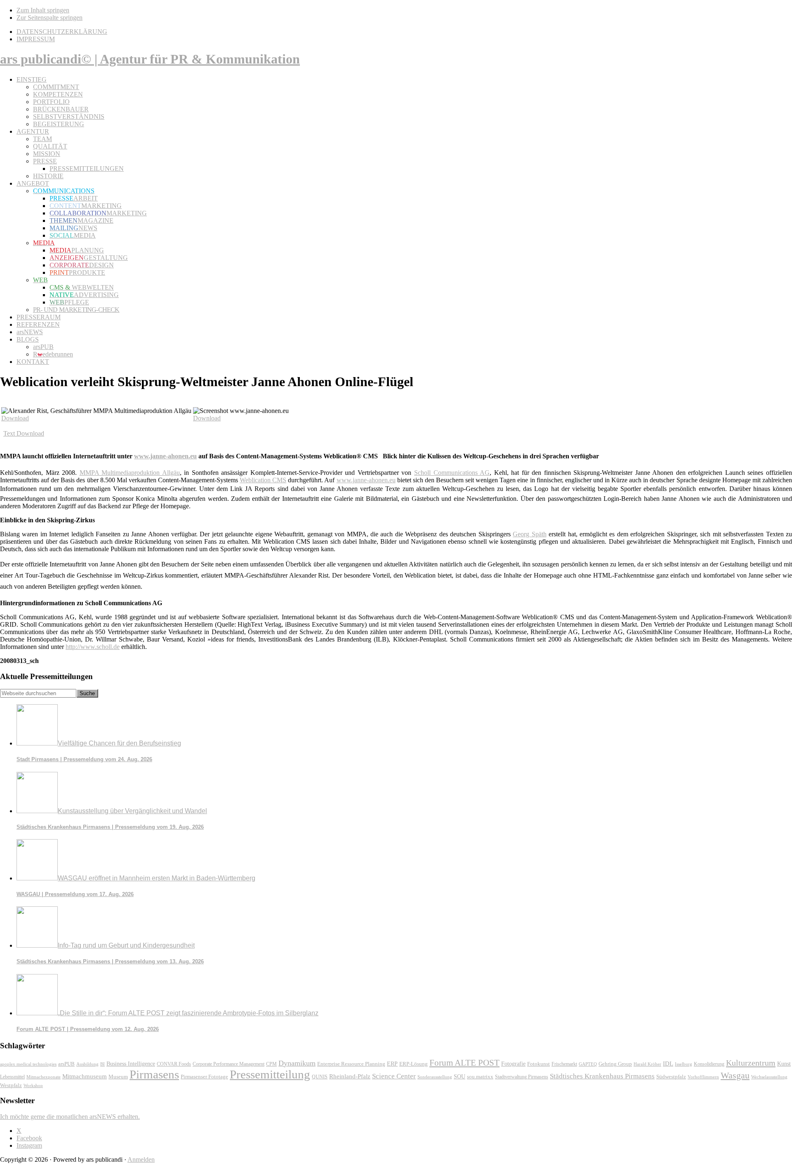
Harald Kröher (647, 1063)
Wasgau (735, 1075)
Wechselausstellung (769, 1076)
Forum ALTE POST (464, 1062)
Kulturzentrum (751, 1062)
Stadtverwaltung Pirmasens (521, 1077)
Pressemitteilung (270, 1074)
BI (102, 1063)
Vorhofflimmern (703, 1076)
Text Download (23, 433)
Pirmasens (154, 1074)
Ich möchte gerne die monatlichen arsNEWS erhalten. (70, 1116)
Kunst (784, 1064)
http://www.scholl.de (93, 646)
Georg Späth (529, 534)
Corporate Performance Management (228, 1064)
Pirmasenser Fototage (204, 1076)
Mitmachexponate (43, 1076)
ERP (392, 1064)
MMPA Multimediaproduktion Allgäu (130, 472)
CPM (271, 1064)
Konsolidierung (709, 1064)
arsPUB (66, 1064)
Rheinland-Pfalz (349, 1076)
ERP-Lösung (413, 1064)
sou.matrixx (480, 1076)
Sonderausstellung (434, 1076)
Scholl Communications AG (452, 472)
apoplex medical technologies (28, 1063)
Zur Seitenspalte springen (49, 17)
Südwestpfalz (671, 1077)
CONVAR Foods (174, 1064)
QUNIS (320, 1077)
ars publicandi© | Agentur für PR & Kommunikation (150, 59)
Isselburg (683, 1063)
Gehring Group (615, 1064)
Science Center (394, 1076)
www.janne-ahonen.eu (165, 456)
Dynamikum (297, 1063)
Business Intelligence (130, 1063)
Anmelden (141, 1159)
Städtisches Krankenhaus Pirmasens (602, 1076)
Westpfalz (11, 1085)
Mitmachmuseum (84, 1076)
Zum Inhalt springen (42, 10)
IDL (668, 1063)
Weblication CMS (263, 480)
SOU (459, 1076)
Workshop (33, 1085)
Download (15, 418)
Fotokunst (538, 1064)
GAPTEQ (588, 1063)
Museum (118, 1076)
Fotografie (513, 1064)
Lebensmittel (12, 1077)
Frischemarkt (564, 1064)
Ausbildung (87, 1063)
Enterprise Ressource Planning (351, 1064)
